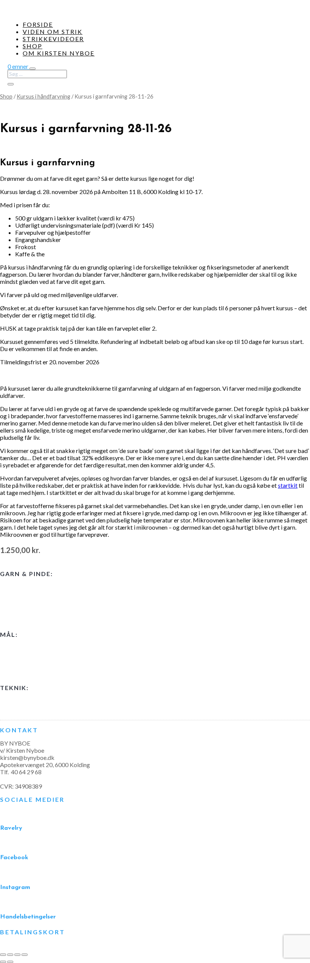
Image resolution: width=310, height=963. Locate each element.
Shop (32, 45)
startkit (288, 485)
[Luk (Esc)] (25, 955)
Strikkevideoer (53, 38)
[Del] (17, 955)
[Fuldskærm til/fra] (10, 955)
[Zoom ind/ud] (3, 955)
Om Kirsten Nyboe (59, 53)
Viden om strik (52, 31)
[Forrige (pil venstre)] (3, 962)
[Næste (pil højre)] (10, 962)
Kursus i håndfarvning (43, 96)
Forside (38, 24)
